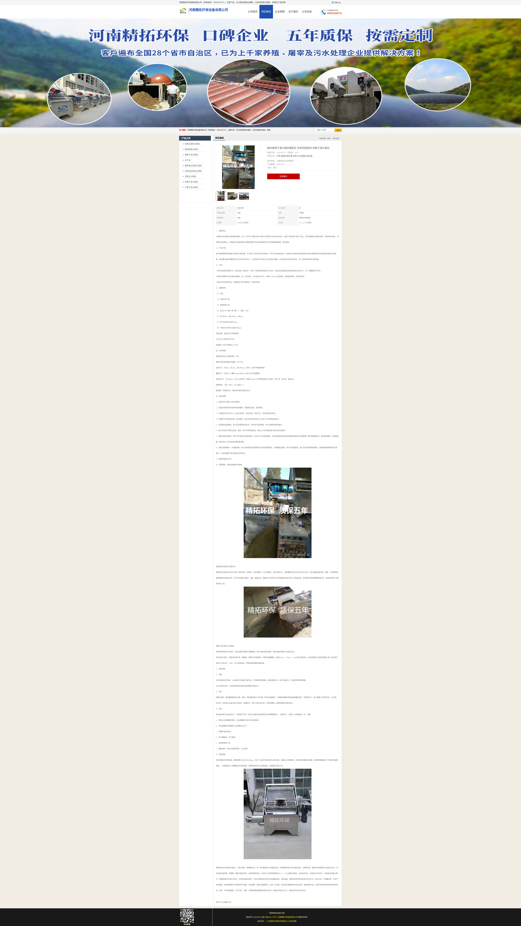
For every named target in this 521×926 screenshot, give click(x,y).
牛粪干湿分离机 (191, 187)
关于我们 (293, 11)
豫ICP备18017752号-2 (269, 917)
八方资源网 (270, 921)
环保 (278, 156)
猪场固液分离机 (191, 149)
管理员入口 (285, 921)
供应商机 (266, 11)
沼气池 (187, 160)
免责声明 (277, 921)
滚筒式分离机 (190, 176)
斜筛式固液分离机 (192, 144)
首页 (329, 138)
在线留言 (283, 176)
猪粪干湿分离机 (191, 155)
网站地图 (293, 921)
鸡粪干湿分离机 (191, 182)
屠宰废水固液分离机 (193, 166)
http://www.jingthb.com (223, 902)
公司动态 (307, 11)
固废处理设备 (286, 156)
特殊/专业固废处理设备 (302, 156)
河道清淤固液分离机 (193, 171)
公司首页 (253, 11)
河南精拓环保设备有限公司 (287, 917)
